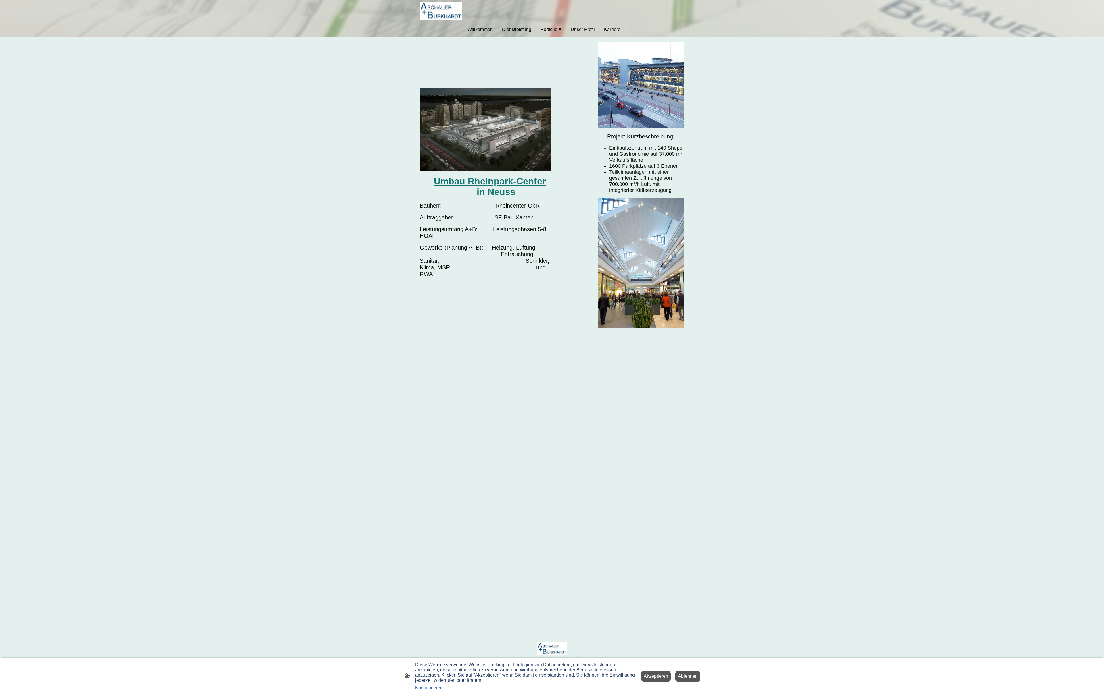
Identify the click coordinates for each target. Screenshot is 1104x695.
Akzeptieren (656, 676)
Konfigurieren (429, 687)
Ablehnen (688, 676)
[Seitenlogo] (441, 11)
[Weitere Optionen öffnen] (632, 29)
